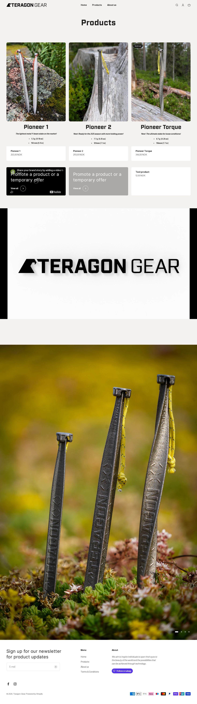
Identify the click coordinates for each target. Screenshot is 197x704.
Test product (142, 172)
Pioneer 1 (15, 151)
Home (84, 5)
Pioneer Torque (144, 151)
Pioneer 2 (78, 151)
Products (97, 5)
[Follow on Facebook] (8, 684)
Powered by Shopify (34, 694)
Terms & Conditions (90, 672)
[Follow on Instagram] (15, 684)
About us (111, 5)
